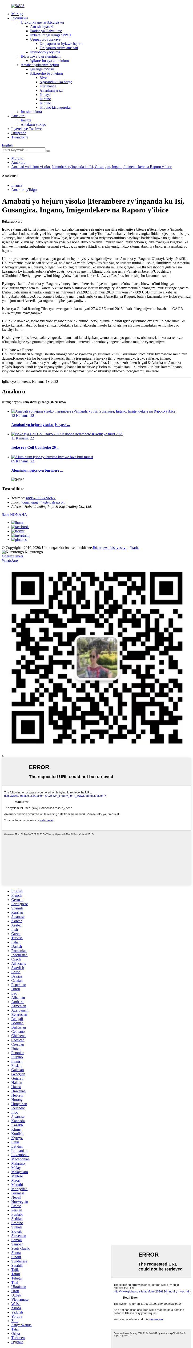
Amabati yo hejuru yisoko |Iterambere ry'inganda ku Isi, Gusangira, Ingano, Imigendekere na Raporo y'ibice (91, 167)
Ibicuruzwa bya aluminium (40, 56)
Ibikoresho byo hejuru (46, 73)
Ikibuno (45, 99)
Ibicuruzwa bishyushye (110, 548)
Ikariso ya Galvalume (46, 31)
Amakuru (18, 116)
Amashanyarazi (41, 27)
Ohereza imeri (12, 556)
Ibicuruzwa (19, 18)
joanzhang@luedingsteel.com (43, 502)
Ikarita (135, 548)
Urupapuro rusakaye (45, 39)
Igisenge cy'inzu (42, 69)
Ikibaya (45, 95)
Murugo (17, 14)
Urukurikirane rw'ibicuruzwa (42, 22)
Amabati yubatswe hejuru (40, 65)
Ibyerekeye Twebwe (26, 129)
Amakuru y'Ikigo (33, 124)
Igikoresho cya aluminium (49, 61)
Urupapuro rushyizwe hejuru (61, 44)
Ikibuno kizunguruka (55, 107)
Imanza (26, 120)
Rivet (44, 78)
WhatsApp (10, 560)
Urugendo (18, 133)
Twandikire (19, 137)
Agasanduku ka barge (56, 82)
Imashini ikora (31, 112)
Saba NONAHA (14, 514)
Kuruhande (48, 86)
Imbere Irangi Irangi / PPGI (50, 35)
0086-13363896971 (41, 498)
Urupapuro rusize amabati (59, 48)
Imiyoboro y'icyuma (45, 52)
